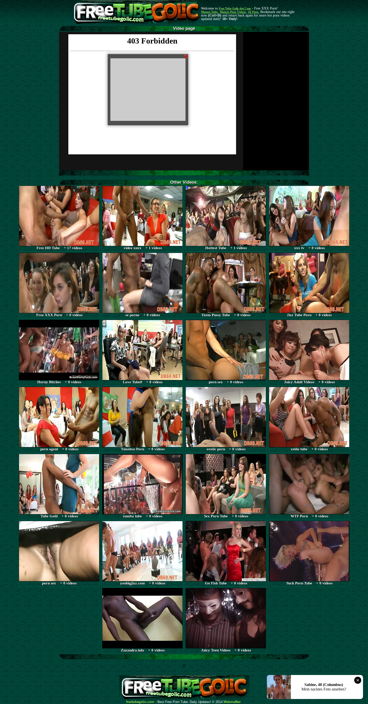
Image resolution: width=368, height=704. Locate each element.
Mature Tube (209, 12)
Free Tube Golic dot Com (235, 8)
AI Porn (253, 12)
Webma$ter (232, 702)
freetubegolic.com (140, 702)
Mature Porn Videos (233, 12)
